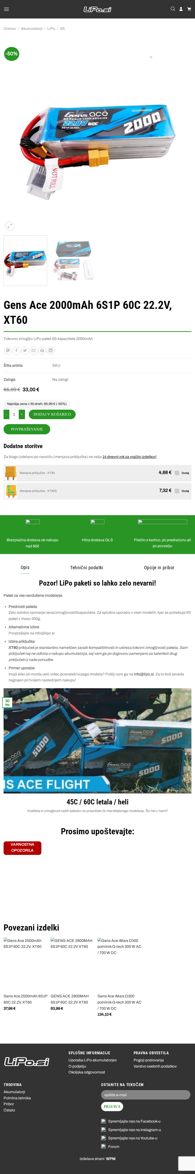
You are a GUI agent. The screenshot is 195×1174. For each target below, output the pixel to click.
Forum (113, 1147)
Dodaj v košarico (52, 414)
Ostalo (9, 1110)
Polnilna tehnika (17, 1098)
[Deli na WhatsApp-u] (8, 351)
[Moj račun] (181, 9)
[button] (6, 9)
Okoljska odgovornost (86, 1072)
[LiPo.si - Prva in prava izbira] (97, 9)
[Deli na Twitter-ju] (25, 351)
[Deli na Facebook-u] (16, 351)
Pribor (9, 1104)
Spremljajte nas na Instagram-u (134, 1130)
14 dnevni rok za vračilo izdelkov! (129, 457)
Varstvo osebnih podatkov (155, 1066)
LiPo (51, 29)
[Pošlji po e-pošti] (34, 351)
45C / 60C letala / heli (98, 802)
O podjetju (77, 1066)
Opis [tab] (25, 567)
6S (62, 29)
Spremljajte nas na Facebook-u (134, 1121)
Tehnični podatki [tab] (86, 567)
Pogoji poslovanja (149, 1060)
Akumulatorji (32, 29)
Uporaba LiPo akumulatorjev (92, 1060)
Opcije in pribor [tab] (159, 567)
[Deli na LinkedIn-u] (51, 351)
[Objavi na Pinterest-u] (42, 351)
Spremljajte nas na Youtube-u (132, 1138)
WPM (111, 1159)
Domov (10, 29)
